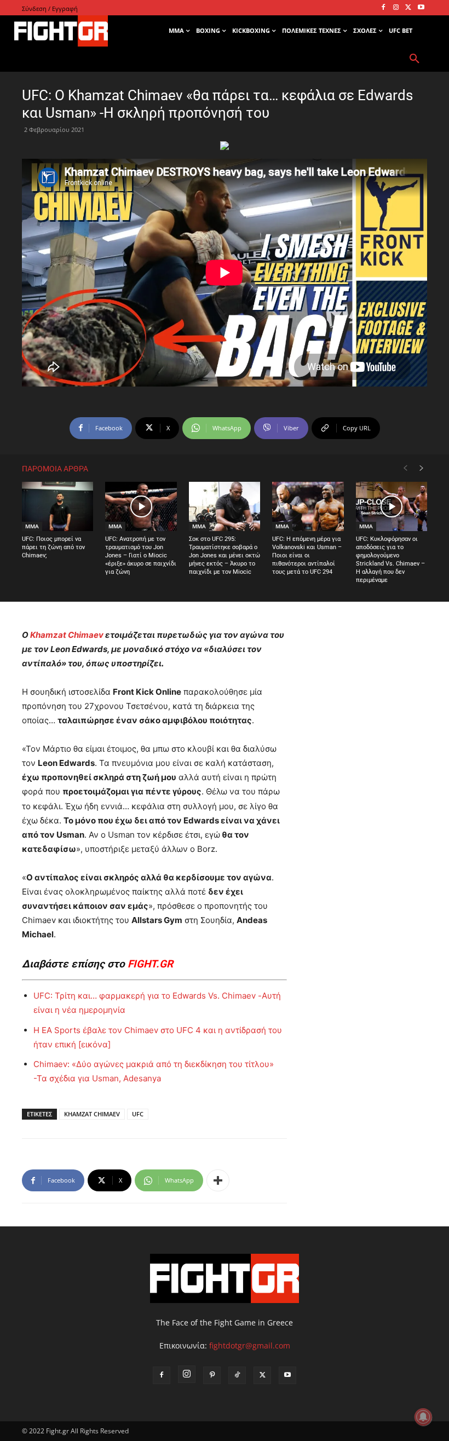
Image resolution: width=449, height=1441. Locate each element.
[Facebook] (383, 8)
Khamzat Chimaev (66, 635)
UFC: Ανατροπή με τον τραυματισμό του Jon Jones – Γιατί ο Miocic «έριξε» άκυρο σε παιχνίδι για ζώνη (140, 555)
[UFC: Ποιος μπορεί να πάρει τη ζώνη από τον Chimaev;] (57, 506)
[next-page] (421, 468)
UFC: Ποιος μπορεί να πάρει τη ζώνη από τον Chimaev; (53, 547)
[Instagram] (396, 8)
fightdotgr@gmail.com (249, 1345)
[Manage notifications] (423, 1417)
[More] (217, 1180)
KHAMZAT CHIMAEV (92, 1114)
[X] (408, 8)
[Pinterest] (212, 1375)
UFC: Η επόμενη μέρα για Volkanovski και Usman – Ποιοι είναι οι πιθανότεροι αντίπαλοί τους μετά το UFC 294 (307, 555)
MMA (32, 526)
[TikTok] (237, 1375)
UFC (137, 1114)
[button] (414, 59)
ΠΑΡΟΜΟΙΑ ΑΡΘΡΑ (55, 468)
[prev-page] (405, 468)
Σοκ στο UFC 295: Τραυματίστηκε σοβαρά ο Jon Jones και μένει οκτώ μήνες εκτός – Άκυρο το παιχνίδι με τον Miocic (224, 555)
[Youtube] (421, 8)
